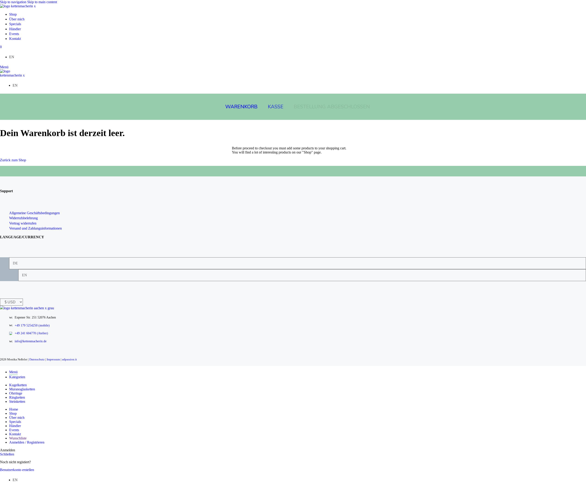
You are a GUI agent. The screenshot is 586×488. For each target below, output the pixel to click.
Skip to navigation (13, 2)
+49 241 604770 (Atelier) (31, 333)
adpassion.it (69, 359)
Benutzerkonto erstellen (17, 470)
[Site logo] (18, 6)
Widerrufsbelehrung (23, 218)
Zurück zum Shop (13, 160)
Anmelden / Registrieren (26, 442)
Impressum (53, 359)
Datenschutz (37, 359)
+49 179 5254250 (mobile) (32, 325)
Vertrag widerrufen (22, 223)
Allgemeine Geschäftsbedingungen (34, 213)
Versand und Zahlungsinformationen (35, 228)
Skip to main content (42, 2)
